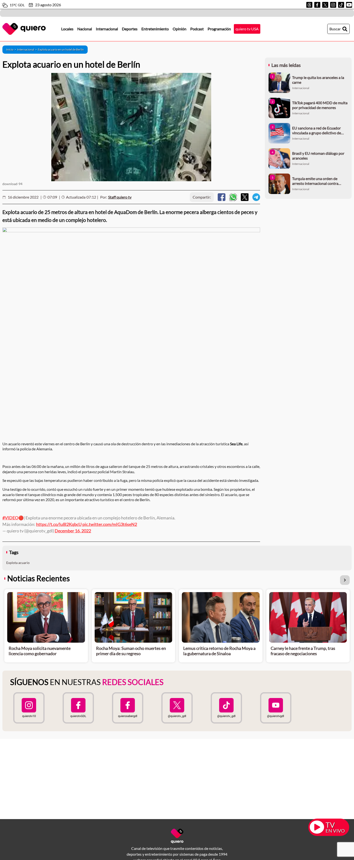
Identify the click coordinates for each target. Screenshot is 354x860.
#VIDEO (10, 517)
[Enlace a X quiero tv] (177, 708)
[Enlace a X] (325, 5)
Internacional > (27, 49)
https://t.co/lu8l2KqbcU (59, 524)
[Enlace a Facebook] (317, 5)
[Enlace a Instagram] (333, 5)
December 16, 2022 (73, 530)
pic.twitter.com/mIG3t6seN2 (109, 524)
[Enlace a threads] (309, 5)
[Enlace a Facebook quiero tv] (78, 708)
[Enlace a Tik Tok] (341, 5)
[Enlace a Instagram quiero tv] (28, 708)
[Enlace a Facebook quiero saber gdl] (127, 708)
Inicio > (11, 49)
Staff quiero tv (119, 197)
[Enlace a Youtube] (349, 5)
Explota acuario (18, 563)
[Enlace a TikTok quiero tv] (226, 708)
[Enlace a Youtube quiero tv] (276, 708)
